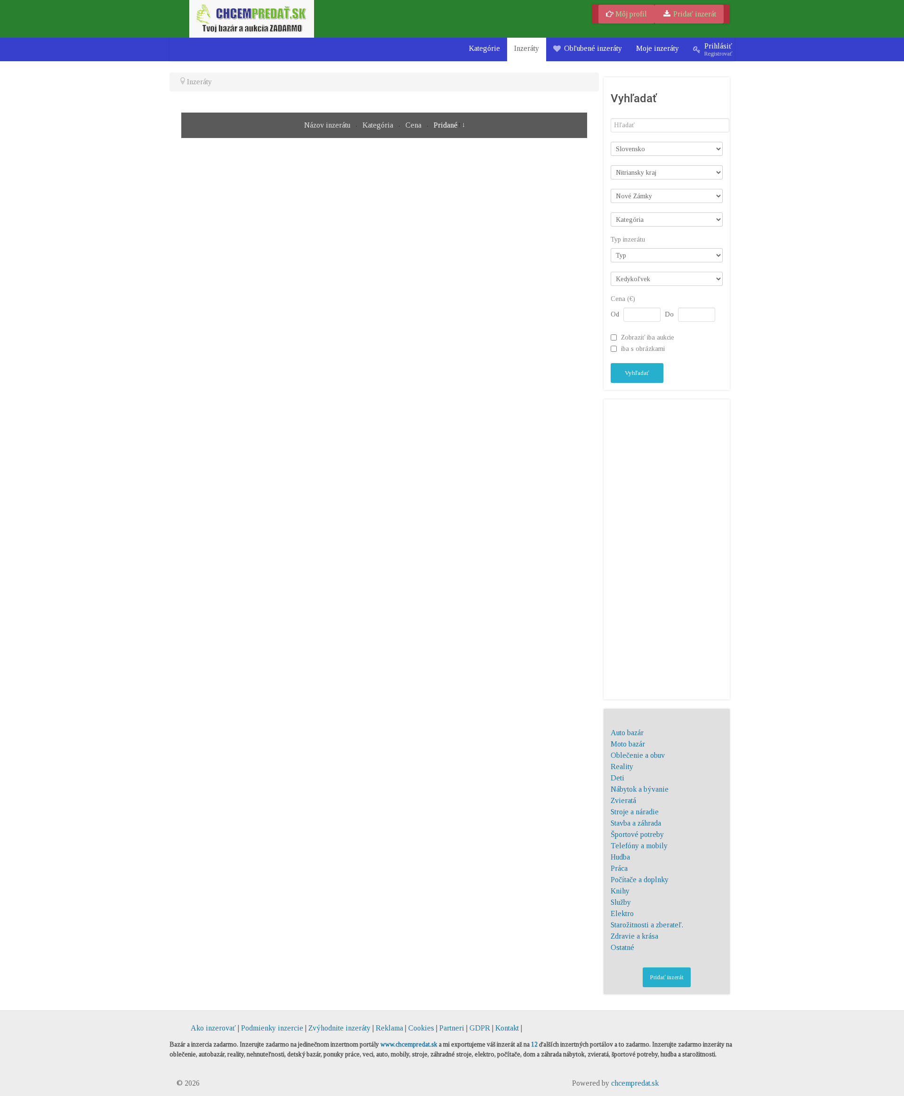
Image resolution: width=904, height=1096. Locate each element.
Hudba (620, 857)
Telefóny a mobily (639, 846)
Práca (619, 868)
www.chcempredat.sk (408, 1044)
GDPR (479, 1028)
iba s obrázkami (643, 348)
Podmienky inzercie (272, 1028)
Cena (414, 125)
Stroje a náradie (635, 812)
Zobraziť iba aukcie (647, 337)
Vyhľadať (637, 372)
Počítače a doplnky (640, 880)
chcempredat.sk (635, 1083)
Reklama (389, 1028)
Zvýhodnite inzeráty (339, 1028)
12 (534, 1044)
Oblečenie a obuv (638, 755)
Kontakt (507, 1028)
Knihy (620, 891)
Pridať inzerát (693, 14)
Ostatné (622, 947)
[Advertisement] (666, 547)
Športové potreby (637, 834)
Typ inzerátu (628, 239)
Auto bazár (627, 733)
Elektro (622, 913)
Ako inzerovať (214, 1028)
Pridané (446, 125)
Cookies (421, 1028)
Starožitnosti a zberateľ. (647, 925)
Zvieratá (623, 800)
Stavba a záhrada (636, 823)
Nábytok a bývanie (640, 789)
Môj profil (630, 14)
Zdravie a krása (634, 936)
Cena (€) (623, 298)
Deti (617, 778)
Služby (621, 902)
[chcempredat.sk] (251, 18)
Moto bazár (628, 744)
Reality (622, 767)
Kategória (379, 125)
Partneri (451, 1028)
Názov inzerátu (328, 125)
